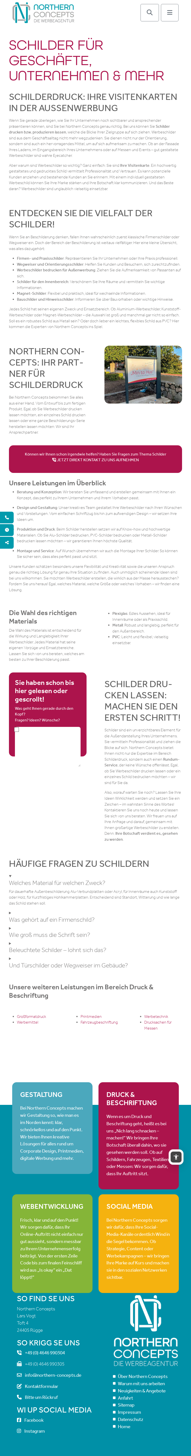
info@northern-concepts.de (53, 1375)
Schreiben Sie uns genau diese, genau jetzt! (48, 747)
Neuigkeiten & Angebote (142, 1391)
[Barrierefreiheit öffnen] (176, 1157)
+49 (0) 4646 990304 (45, 1353)
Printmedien (91, 1016)
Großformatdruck (31, 1016)
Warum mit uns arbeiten (141, 1383)
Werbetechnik (156, 1016)
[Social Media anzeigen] (7, 543)
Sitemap (126, 1405)
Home (124, 1426)
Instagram (34, 1431)
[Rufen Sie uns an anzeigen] (7, 518)
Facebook (34, 1420)
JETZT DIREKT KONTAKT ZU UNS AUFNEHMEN (98, 460)
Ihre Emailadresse (48, 768)
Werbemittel (27, 1022)
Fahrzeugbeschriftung (99, 1022)
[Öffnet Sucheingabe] (150, 12)
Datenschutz (130, 1419)
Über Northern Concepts (143, 1376)
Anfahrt (125, 1398)
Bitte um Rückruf (41, 1397)
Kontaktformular (41, 1386)
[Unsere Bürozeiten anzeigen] (7, 530)
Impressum (129, 1412)
